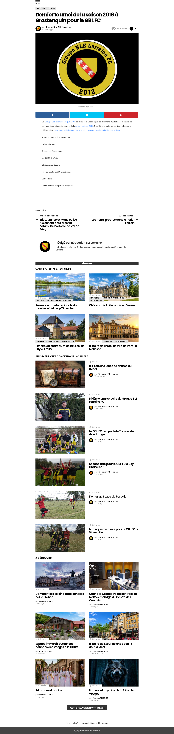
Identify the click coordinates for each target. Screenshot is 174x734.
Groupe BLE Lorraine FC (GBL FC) (60, 122)
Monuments (96, 300)
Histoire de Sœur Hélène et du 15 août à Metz (110, 645)
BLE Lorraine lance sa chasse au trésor (110, 367)
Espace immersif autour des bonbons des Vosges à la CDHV (56, 645)
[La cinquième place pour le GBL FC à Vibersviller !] (60, 538)
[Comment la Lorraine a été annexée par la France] (60, 576)
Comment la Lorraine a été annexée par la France (59, 595)
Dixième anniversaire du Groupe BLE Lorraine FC (113, 400)
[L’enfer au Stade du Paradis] (60, 505)
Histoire (94, 298)
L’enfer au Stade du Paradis (107, 496)
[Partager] (52, 115)
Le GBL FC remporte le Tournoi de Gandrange (111, 432)
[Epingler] (121, 115)
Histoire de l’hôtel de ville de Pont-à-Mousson (113, 347)
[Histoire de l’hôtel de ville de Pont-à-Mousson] (114, 328)
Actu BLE (82, 356)
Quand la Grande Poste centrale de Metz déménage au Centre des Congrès (113, 597)
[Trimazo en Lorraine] (60, 673)
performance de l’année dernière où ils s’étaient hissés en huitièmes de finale (87, 130)
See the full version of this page (87, 708)
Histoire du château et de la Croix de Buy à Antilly (59, 347)
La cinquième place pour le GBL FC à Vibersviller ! (113, 530)
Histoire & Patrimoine (113, 298)
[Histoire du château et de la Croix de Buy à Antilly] (60, 328)
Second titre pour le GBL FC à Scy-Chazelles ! (112, 465)
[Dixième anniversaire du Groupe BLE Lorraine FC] (60, 407)
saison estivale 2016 (84, 126)
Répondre (87, 263)
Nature (40, 300)
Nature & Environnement (59, 300)
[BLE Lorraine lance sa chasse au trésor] (60, 375)
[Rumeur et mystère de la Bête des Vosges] (114, 673)
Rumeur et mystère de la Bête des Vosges (112, 692)
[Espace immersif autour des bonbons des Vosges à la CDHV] (60, 626)
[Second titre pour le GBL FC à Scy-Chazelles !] (60, 472)
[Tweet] (87, 115)
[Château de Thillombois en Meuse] (114, 287)
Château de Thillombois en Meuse (112, 305)
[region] (87, 197)
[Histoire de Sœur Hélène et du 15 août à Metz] (114, 626)
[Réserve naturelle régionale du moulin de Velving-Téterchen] (60, 287)
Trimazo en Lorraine (48, 690)
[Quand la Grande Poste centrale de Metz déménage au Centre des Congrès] (114, 576)
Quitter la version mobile (87, 730)
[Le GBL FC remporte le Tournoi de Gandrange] (60, 440)
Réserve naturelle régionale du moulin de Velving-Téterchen (56, 306)
